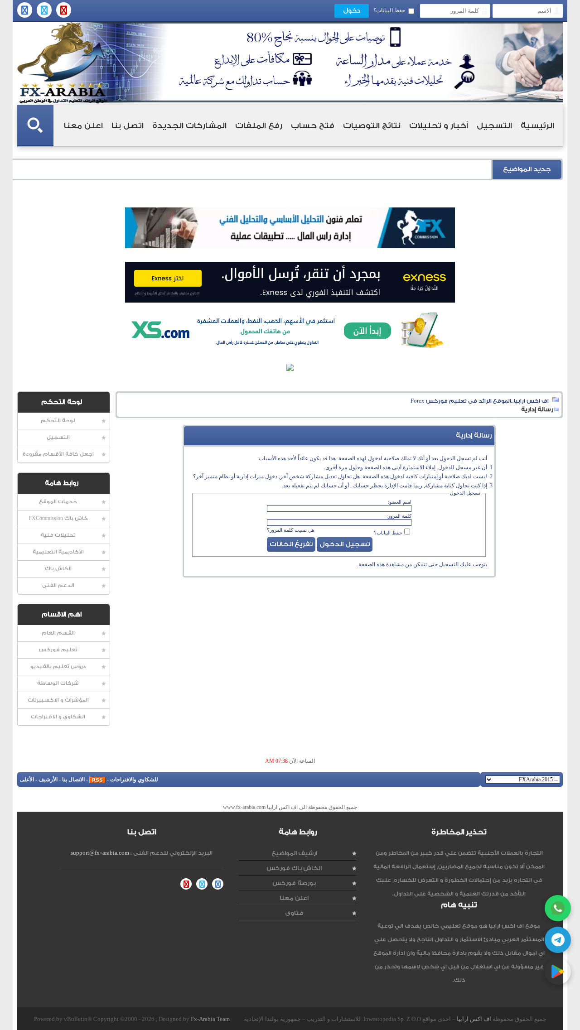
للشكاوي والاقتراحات (134, 779)
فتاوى (294, 913)
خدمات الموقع (58, 502)
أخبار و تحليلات (438, 125)
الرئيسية (537, 125)
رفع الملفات (258, 125)
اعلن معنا (83, 125)
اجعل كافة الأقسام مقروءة (58, 454)
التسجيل (494, 125)
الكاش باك (58, 569)
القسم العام (58, 633)
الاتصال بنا (73, 779)
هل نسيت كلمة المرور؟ (290, 530)
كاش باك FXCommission (58, 518)
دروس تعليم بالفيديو (58, 666)
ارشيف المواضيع (294, 853)
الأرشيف (48, 779)
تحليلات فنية (58, 535)
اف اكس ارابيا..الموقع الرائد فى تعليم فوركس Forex (480, 401)
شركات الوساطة (58, 683)
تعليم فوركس (58, 650)
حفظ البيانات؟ (389, 10)
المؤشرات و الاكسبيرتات (58, 700)
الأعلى (27, 779)
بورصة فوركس (294, 883)
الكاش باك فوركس (294, 868)
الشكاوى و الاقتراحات (58, 717)
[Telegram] (558, 940)
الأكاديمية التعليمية (58, 552)
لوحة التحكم (58, 421)
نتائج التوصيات (372, 125)
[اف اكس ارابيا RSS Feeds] (97, 779)
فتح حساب (312, 125)
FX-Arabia (62, 63)
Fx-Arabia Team (210, 1019)
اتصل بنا (127, 125)
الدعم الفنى (58, 585)
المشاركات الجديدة (189, 125)
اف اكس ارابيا (474, 1019)
